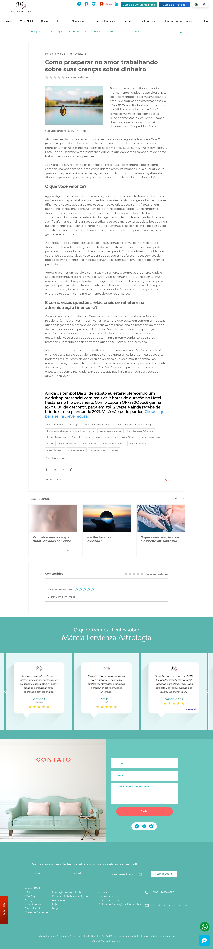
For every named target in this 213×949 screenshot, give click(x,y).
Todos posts (35, 31)
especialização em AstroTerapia (120, 437)
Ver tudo (180, 498)
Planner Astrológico (56, 437)
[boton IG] (79, 3)
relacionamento (97, 450)
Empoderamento (138, 443)
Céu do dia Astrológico (110, 431)
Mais (138, 31)
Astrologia (55, 31)
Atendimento (33, 904)
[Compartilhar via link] (71, 469)
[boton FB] (86, 3)
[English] (204, 4)
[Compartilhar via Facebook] (46, 469)
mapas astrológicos (150, 437)
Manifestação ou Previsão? (99, 539)
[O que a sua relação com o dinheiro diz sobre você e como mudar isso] (161, 518)
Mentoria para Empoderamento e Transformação (70, 431)
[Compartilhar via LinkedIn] (63, 469)
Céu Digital (31, 896)
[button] (116, 4)
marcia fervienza (55, 450)
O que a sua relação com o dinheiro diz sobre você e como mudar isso (160, 539)
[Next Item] (207, 691)
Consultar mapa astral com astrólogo (134, 424)
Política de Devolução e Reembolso (119, 904)
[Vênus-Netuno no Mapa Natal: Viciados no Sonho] (53, 518)
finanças (114, 450)
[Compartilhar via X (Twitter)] (54, 469)
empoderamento (76, 450)
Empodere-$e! (33, 908)
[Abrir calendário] (140, 874)
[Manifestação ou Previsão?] (107, 518)
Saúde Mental (77, 31)
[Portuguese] (196, 4)
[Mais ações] (166, 54)
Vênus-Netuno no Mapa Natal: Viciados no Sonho (52, 539)
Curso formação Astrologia (140, 431)
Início (28, 892)
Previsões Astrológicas (113, 443)
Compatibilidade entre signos (85, 437)
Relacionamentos (103, 31)
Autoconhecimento (68, 443)
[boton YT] (151, 826)
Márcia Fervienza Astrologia (98, 424)
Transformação (90, 443)
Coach (124, 31)
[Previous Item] (6, 691)
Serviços (30, 900)
